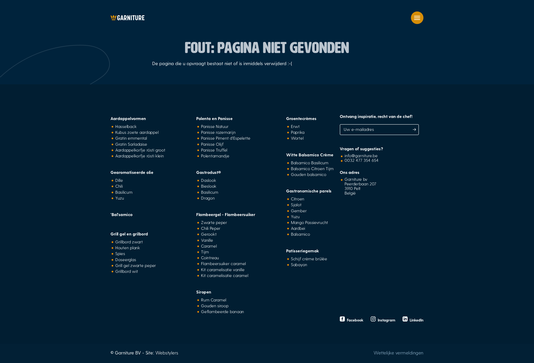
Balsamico (300, 234)
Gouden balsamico (308, 174)
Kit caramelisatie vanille (222, 269)
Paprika (298, 132)
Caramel (209, 245)
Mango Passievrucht (309, 222)
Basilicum (124, 192)
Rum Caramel (213, 299)
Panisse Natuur (214, 126)
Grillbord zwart (129, 241)
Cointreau (210, 257)
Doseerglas (125, 259)
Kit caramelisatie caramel (224, 275)
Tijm (205, 251)
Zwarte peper (214, 222)
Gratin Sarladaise (131, 144)
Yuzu (119, 197)
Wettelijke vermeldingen (398, 352)
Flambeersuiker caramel (223, 263)
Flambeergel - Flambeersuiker (225, 214)
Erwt (295, 126)
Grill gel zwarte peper (135, 265)
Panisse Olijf (212, 144)
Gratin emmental (131, 137)
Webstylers (166, 352)
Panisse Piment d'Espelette (226, 137)
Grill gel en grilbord (129, 233)
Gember (299, 210)
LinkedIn (415, 320)
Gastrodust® (208, 172)
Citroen (297, 198)
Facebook (354, 320)
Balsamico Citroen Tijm (312, 168)
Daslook (208, 180)
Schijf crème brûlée (309, 258)
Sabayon (299, 264)
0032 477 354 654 (362, 160)
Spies (120, 253)
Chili (119, 185)
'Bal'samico (122, 214)
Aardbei (298, 228)
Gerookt (209, 234)
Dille (119, 180)
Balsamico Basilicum (310, 162)
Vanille (207, 240)
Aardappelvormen (128, 118)
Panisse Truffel (214, 149)
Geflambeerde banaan (222, 311)
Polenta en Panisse (214, 118)
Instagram (386, 320)
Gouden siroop (214, 305)
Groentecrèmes (301, 118)
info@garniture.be (361, 155)
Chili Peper (210, 228)
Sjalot (296, 204)
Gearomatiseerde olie (132, 172)
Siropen (203, 291)
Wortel (297, 137)
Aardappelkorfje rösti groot (140, 149)
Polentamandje (215, 155)
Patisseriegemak (302, 250)
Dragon (208, 197)
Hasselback (126, 126)
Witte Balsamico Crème (310, 154)
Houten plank (127, 247)
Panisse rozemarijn (218, 132)
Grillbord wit (126, 271)
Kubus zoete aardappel (137, 132)
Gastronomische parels (309, 190)
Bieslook (209, 185)
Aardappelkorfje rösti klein (139, 155)
